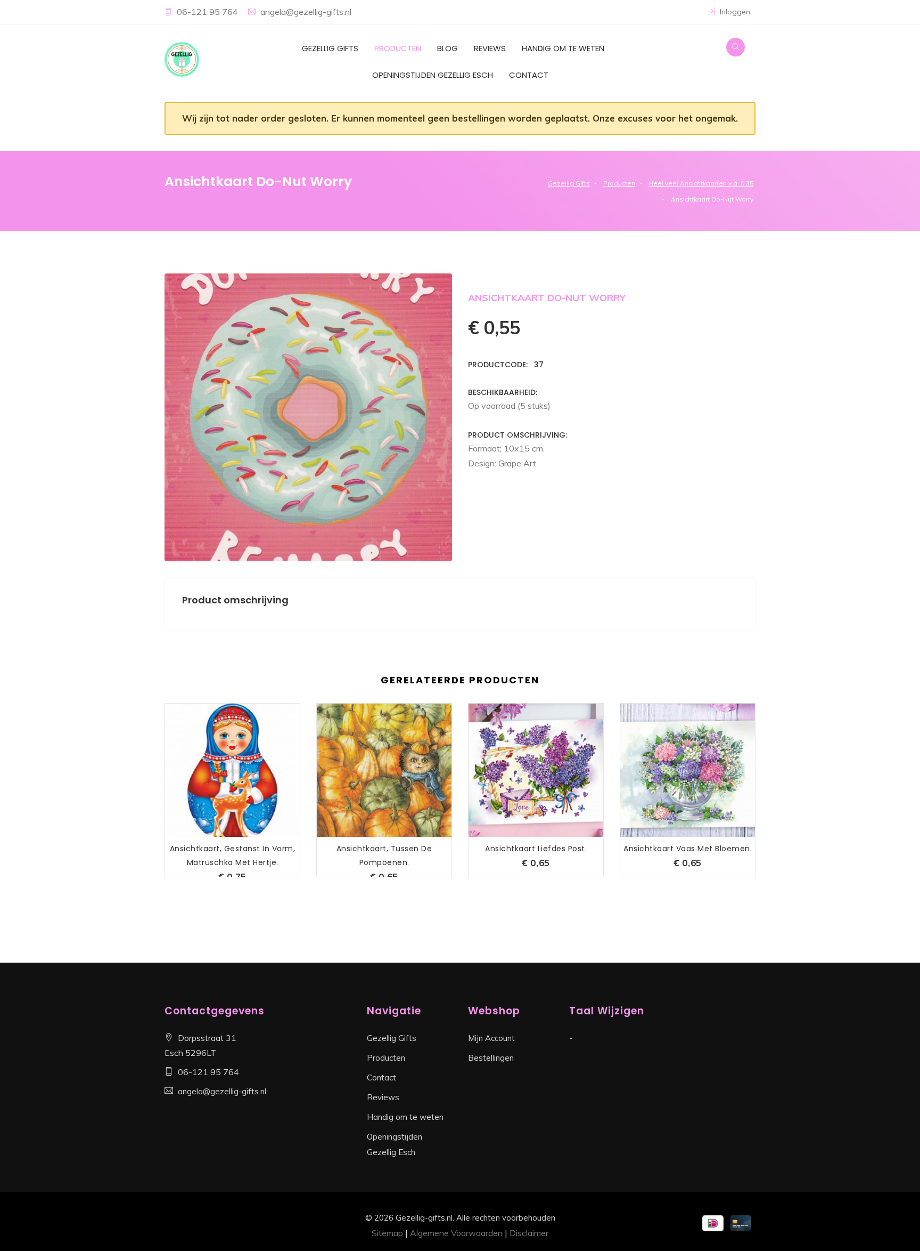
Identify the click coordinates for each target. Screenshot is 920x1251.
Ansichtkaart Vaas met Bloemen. (687, 848)
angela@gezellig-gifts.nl (305, 11)
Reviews (490, 48)
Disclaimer (529, 1233)
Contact (528, 74)
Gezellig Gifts (330, 48)
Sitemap (387, 1233)
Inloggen (734, 12)
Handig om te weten (563, 48)
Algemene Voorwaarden (456, 1233)
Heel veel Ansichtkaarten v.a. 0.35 (700, 183)
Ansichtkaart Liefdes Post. (536, 848)
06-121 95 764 (208, 11)
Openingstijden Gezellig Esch (432, 74)
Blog (447, 48)
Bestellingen (491, 1058)
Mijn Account (491, 1038)
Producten (397, 48)
